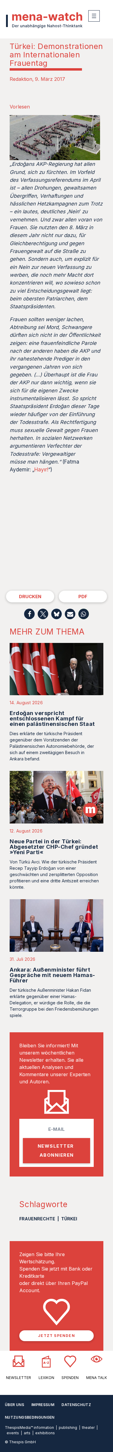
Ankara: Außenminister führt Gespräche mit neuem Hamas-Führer (52, 975)
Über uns (14, 1404)
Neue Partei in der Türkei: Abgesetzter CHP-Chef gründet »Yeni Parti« (54, 846)
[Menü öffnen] (94, 16)
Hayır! (41, 470)
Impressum (42, 1404)
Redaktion (21, 79)
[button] (29, 614)
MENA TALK (96, 1377)
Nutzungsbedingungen (30, 1417)
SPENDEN (70, 1377)
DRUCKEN (30, 596)
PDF (82, 596)
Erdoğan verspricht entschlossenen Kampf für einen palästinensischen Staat (52, 718)
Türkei (69, 1218)
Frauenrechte (37, 1218)
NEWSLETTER (18, 1377)
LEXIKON (46, 1377)
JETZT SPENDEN (56, 1335)
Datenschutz (76, 1404)
